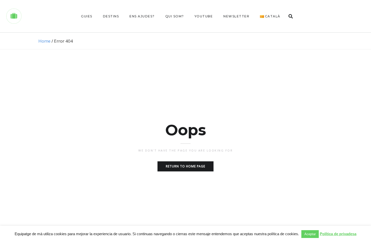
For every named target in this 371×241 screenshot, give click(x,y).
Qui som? (174, 16)
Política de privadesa (338, 234)
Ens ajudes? (142, 16)
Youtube (204, 16)
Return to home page (185, 166)
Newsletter (236, 16)
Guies (86, 16)
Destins (111, 16)
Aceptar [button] (310, 234)
